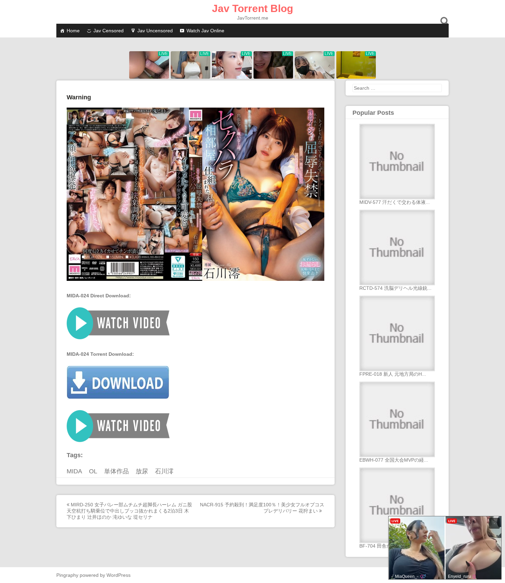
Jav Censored (108, 30)
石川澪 (164, 471)
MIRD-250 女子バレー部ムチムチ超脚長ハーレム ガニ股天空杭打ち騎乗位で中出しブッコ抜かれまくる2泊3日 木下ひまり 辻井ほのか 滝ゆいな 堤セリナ (129, 511)
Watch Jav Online (205, 30)
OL (93, 471)
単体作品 (116, 471)
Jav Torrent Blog (252, 8)
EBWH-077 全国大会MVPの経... (393, 460)
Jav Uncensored (155, 30)
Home (73, 30)
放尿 (142, 471)
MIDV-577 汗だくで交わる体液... (394, 202)
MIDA (74, 471)
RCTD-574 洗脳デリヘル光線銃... (395, 288)
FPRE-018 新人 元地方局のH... (392, 374)
